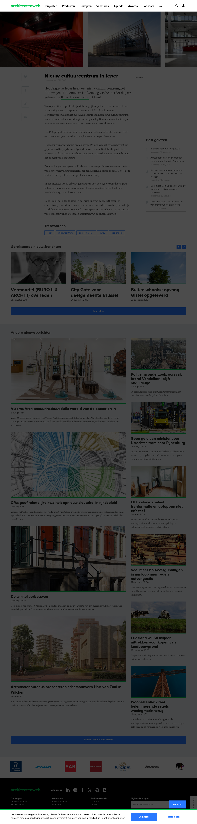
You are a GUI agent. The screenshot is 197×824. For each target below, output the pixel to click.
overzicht (62, 818)
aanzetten (119, 818)
